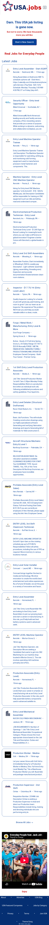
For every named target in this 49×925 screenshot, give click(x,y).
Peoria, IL (25, 183)
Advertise (20, 897)
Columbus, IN (26, 791)
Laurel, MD (27, 568)
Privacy (10, 914)
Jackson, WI (17, 722)
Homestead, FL (28, 600)
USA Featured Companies (12, 905)
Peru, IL (25, 146)
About (3, 897)
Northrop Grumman (21, 448)
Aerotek (16, 72)
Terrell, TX (39, 409)
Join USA (43, 914)
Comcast (16, 568)
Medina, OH (23, 756)
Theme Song (27, 922)
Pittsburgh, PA (31, 218)
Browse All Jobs (23, 822)
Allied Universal (19, 107)
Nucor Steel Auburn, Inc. (22, 409)
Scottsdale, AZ (33, 107)
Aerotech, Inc (18, 218)
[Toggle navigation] (44, 7)
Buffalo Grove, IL (28, 530)
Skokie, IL (25, 374)
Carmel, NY (30, 492)
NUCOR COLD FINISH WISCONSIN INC (27, 718)
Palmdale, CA (36, 448)
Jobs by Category (40, 905)
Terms (26, 914)
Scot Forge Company (21, 333)
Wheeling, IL (26, 257)
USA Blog (38, 897)
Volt (14, 756)
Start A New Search (24, 42)
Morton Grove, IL (28, 638)
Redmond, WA (27, 72)
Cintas (15, 791)
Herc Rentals (18, 492)
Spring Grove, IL (19, 336)
